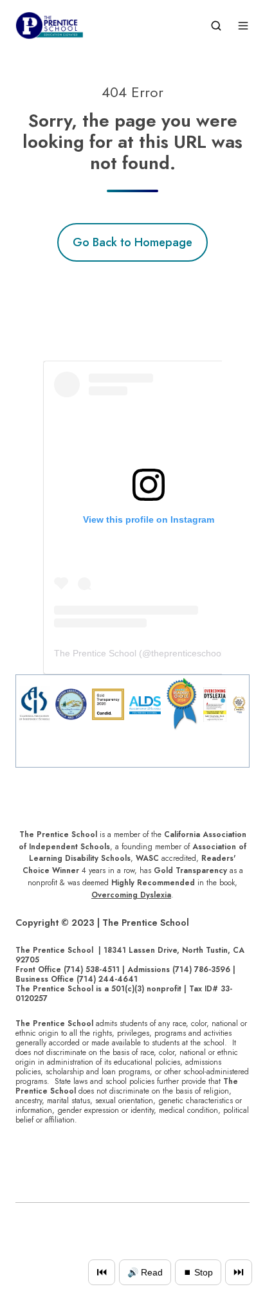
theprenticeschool (187, 653)
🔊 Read (145, 1272)
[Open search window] (216, 25)
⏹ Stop (198, 1272)
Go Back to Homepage (132, 242)
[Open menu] (243, 25)
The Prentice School (95, 653)
